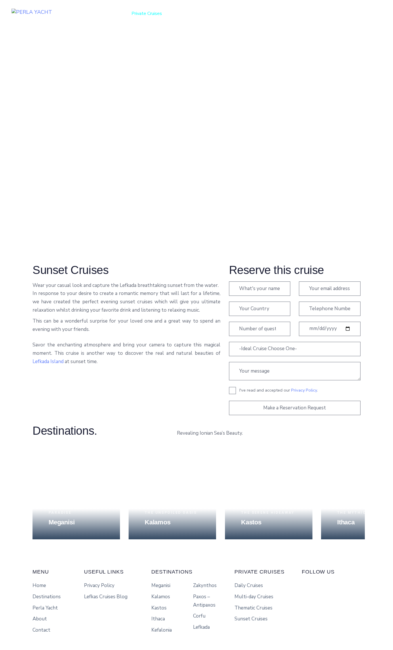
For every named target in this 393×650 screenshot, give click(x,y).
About (251, 13)
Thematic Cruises (253, 608)
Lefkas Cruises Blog (105, 596)
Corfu (199, 616)
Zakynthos (205, 585)
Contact (278, 13)
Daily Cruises (248, 585)
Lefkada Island (48, 361)
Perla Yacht (222, 13)
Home (114, 13)
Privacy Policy (304, 390)
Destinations (186, 13)
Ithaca (158, 619)
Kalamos (160, 596)
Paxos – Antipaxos (204, 600)
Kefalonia (161, 630)
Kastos (159, 608)
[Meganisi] (76, 495)
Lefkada (201, 627)
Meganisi (160, 585)
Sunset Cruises (251, 619)
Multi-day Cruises (253, 596)
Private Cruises (146, 13)
